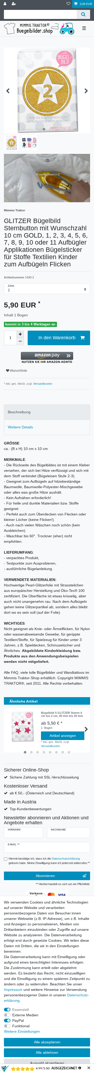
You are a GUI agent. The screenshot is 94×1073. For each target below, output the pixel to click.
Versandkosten (42, 383)
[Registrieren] (14, 4)
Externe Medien (25, 1015)
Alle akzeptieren (47, 1042)
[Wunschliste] (68, 4)
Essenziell (20, 1009)
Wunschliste (18, 370)
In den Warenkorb (56, 337)
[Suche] (83, 14)
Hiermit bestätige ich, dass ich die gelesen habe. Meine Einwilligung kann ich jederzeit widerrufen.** (49, 861)
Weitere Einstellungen (22, 1031)
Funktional (21, 1026)
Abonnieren (45, 876)
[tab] (47, 412)
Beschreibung (19, 412)
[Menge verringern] (20, 341)
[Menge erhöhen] (20, 334)
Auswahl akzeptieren (47, 1063)
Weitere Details (20, 427)
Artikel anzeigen (63, 736)
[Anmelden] (5, 4)
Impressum (13, 989)
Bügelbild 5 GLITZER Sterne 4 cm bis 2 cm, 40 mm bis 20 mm (62, 714)
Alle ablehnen (47, 1052)
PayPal (18, 1020)
